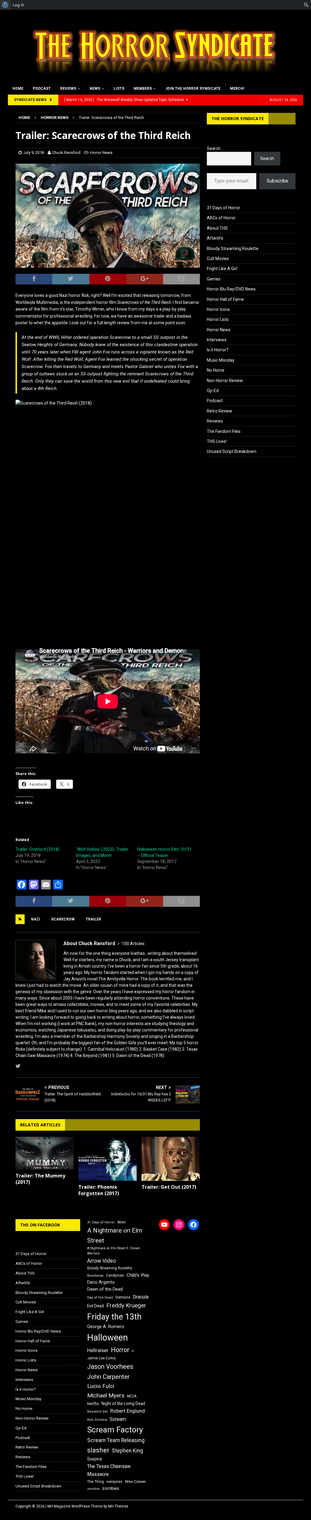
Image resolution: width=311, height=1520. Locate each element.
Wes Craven (135, 1481)
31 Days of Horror (223, 207)
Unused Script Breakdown (231, 451)
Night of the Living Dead (123, 1403)
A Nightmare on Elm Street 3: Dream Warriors (113, 1250)
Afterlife (215, 238)
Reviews (68, 88)
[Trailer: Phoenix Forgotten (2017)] (107, 1159)
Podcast (42, 88)
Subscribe (277, 181)
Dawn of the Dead (105, 1289)
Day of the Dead (100, 1297)
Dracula (141, 1297)
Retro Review (219, 411)
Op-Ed (213, 390)
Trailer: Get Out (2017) (169, 1187)
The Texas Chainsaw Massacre (109, 1470)
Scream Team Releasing (116, 1440)
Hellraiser (97, 1350)
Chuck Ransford (66, 152)
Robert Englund (127, 1411)
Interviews (217, 339)
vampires (114, 1481)
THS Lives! (217, 441)
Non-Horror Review (225, 380)
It (133, 1351)
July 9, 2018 (33, 152)
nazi (35, 919)
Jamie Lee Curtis (101, 1358)
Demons (122, 1297)
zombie (93, 1489)
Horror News (101, 152)
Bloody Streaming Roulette (232, 248)
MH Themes (118, 1506)
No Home (215, 370)
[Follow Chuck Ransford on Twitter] (18, 1066)
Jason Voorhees (110, 1366)
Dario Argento (101, 1282)
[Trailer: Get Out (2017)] (171, 1159)
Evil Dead (95, 1305)
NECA (131, 1396)
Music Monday (220, 360)
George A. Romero (105, 1326)
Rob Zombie (97, 1420)
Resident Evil (97, 1412)
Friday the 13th (114, 1317)
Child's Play (138, 1275)
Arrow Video (101, 1261)
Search (213, 148)
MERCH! (237, 88)
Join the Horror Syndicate (192, 88)
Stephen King (127, 1451)
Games (213, 279)
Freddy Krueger (126, 1305)
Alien (121, 1222)
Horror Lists (218, 319)
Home (17, 88)
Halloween (107, 1337)
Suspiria (94, 1458)
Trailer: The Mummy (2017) (40, 1178)
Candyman (115, 1275)
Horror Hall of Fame (225, 299)
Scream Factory (115, 1429)
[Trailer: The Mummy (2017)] (44, 1153)
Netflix (93, 1403)
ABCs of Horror (221, 217)
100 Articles (133, 943)
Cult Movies (218, 258)
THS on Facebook (40, 1225)
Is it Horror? (217, 349)
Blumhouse (95, 1276)
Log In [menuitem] (18, 4)
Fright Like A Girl (222, 268)
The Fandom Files (224, 431)
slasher (98, 1450)
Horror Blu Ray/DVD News (231, 289)
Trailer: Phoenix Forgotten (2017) (98, 1190)
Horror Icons (218, 309)
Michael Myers (106, 1395)
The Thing (95, 1482)
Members (143, 88)
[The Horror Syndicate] (152, 79)
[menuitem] (5, 5)
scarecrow (63, 919)
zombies (110, 1488)
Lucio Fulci (100, 1386)
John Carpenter (108, 1376)
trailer (93, 919)
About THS (217, 228)
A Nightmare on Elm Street (114, 1235)
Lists (119, 88)
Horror (120, 1350)
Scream (118, 1419)
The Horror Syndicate (237, 118)
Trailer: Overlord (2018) (37, 849)
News (95, 88)
